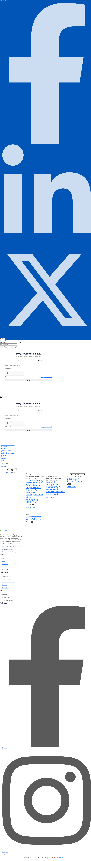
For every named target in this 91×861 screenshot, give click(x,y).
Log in (28, 380)
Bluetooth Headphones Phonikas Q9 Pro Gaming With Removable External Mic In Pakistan (55, 488)
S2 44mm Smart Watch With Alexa (34, 517)
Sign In (17, 360)
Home (7, 472)
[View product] (26, 527)
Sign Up (40, 360)
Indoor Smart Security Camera (74, 480)
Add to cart (30, 507)
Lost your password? (46, 377)
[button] (0, 860)
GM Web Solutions (62, 858)
